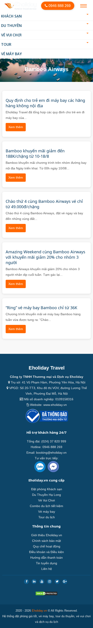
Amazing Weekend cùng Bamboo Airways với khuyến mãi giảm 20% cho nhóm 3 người (45, 257)
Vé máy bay (11, 53)
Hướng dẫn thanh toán (46, 557)
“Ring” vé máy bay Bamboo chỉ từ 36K (41, 307)
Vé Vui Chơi (11, 35)
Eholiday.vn (39, 610)
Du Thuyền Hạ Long (46, 495)
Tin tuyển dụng (46, 563)
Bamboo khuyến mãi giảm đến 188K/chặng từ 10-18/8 (35, 153)
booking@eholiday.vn (51, 452)
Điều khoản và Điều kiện (46, 552)
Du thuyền (11, 25)
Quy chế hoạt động (46, 546)
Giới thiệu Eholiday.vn (46, 535)
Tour (6, 44)
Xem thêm (15, 127)
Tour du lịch (46, 517)
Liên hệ (46, 569)
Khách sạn (11, 16)
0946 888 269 (59, 6)
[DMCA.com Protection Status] (46, 594)
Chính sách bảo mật (46, 541)
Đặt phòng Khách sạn (46, 489)
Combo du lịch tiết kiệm (46, 506)
